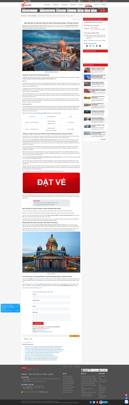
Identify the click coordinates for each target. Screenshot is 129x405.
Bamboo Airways (102, 388)
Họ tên (35, 294)
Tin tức (96, 4)
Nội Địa (65, 373)
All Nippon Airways (103, 395)
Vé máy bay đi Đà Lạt (67, 388)
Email (34, 306)
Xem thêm (103, 139)
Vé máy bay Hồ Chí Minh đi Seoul (88, 392)
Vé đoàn (88, 4)
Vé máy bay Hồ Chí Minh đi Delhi (88, 376)
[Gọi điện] (126, 395)
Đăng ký (105, 1)
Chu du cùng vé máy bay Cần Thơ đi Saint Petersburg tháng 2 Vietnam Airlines (43, 346)
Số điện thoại (36, 300)
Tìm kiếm (102, 10)
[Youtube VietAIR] (97, 46)
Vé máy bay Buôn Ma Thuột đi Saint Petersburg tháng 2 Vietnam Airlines (41, 352)
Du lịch (81, 4)
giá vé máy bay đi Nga (40, 113)
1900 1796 (40, 328)
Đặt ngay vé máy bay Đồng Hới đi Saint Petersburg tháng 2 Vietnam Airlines (42, 348)
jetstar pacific (25, 109)
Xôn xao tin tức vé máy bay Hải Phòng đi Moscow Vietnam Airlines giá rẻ (98, 76)
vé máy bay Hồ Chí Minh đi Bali (88, 383)
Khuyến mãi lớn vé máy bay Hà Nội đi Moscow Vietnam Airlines (98, 90)
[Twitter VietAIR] (90, 46)
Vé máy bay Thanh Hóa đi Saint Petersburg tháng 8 (97, 111)
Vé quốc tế (64, 4)
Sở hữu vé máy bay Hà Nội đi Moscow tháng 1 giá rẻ (98, 68)
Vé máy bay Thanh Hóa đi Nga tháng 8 (97, 97)
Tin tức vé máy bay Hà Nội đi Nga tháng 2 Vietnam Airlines (38, 354)
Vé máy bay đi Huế (67, 385)
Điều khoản (65, 366)
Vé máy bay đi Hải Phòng (68, 383)
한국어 (81, 1)
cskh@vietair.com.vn (41, 330)
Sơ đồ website (77, 366)
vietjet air (28, 91)
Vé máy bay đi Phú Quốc (68, 387)
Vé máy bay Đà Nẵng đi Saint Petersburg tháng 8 (97, 118)
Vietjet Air (101, 385)
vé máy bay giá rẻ (66, 93)
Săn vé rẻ (73, 4)
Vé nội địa (56, 4)
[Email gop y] (100, 46)
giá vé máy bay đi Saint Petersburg (48, 171)
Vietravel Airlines (102, 390)
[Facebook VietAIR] (87, 46)
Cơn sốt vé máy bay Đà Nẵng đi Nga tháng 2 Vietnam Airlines (39, 355)
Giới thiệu (47, 4)
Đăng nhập (97, 1)
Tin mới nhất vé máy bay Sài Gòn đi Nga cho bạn (97, 83)
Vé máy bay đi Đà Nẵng (68, 379)
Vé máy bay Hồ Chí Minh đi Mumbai (89, 378)
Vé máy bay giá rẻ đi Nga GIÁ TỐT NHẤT (44, 204)
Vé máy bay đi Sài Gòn (68, 378)
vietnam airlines (53, 157)
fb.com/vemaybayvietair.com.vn (45, 331)
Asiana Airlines (102, 397)
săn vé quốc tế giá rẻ (45, 284)
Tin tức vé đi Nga (88, 65)
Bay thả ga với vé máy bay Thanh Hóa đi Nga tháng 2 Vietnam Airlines (41, 356)
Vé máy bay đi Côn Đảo (68, 390)
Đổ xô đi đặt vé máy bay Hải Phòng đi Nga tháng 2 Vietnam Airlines (40, 359)
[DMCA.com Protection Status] (74, 336)
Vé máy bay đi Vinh (67, 392)
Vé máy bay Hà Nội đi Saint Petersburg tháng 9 (98, 133)
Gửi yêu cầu (38, 323)
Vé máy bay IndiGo (103, 379)
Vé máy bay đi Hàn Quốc (86, 394)
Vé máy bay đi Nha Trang (68, 381)
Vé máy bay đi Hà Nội (67, 376)
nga (31, 338)
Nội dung (35, 312)
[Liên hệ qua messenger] (126, 398)
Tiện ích (103, 4)
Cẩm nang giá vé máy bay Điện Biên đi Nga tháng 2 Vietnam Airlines (40, 358)
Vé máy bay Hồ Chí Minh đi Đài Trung (89, 381)
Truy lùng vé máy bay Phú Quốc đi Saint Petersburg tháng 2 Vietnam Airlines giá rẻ (44, 349)
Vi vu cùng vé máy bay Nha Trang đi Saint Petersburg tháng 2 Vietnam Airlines (43, 351)
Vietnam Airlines (102, 387)
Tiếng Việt (90, 1)
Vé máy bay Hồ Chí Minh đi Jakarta (88, 379)
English (74, 1)
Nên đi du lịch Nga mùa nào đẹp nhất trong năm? (46, 202)
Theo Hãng (102, 373)
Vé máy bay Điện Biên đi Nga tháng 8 (97, 104)
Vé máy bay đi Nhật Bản (86, 395)
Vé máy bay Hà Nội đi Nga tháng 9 (98, 126)
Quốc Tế (83, 373)
